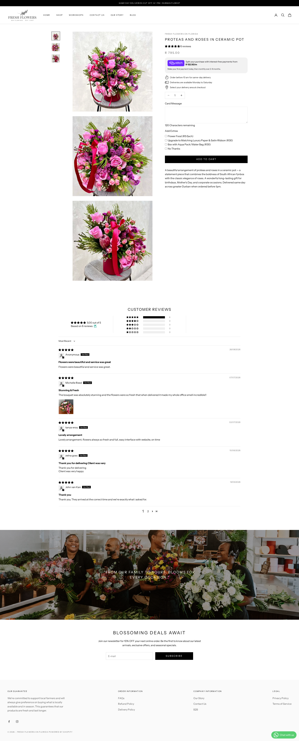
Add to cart (206, 159)
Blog (133, 15)
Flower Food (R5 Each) (180, 136)
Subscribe (174, 655)
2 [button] (148, 511)
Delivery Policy (126, 709)
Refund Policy (126, 703)
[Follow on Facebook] (9, 721)
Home (46, 15)
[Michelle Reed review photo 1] (66, 406)
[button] (172, 46)
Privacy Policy (281, 698)
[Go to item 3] (55, 58)
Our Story (117, 15)
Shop (59, 15)
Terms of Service (282, 703)
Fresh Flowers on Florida (181, 34)
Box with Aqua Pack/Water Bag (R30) (189, 144)
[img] (66, 349)
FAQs (121, 698)
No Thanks (174, 148)
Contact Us (97, 15)
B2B (195, 709)
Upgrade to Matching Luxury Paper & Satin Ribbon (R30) (200, 140)
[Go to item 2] (55, 47)
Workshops (76, 15)
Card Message (173, 103)
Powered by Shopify (61, 732)
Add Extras (171, 130)
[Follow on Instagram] (17, 721)
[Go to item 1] (55, 36)
